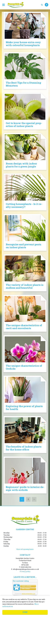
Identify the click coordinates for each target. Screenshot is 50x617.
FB (46, 4)
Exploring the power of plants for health (24, 407)
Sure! (25, 612)
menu (3, 4)
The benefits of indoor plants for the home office (23, 448)
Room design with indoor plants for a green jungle (21, 165)
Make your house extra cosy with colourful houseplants (23, 44)
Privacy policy (25, 571)
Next (34, 499)
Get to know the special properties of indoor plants (24, 124)
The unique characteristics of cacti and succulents (24, 327)
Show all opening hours (25, 549)
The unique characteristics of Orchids (24, 367)
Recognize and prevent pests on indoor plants (23, 246)
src (42, 5)
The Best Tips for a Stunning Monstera (23, 84)
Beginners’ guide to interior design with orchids (25, 488)
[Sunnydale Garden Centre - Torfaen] (15, 5)
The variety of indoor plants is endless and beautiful (24, 286)
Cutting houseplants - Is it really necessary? (24, 205)
